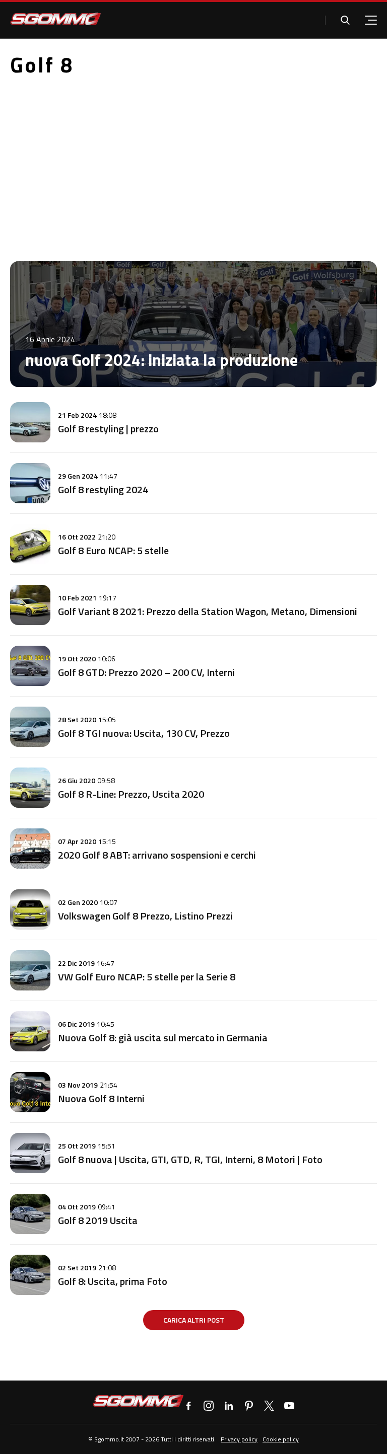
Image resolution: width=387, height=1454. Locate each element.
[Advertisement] (193, 160)
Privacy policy (239, 1439)
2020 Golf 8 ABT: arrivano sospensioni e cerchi (157, 855)
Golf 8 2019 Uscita (98, 1220)
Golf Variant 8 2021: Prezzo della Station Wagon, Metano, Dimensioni (207, 611)
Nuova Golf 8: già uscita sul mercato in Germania (163, 1037)
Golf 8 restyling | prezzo (108, 428)
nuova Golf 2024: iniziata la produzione (161, 360)
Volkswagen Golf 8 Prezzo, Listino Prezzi (145, 916)
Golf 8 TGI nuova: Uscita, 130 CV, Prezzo (144, 733)
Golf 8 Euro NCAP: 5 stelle (113, 550)
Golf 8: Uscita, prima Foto (112, 1281)
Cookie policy (281, 1439)
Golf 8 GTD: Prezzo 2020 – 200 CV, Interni (146, 672)
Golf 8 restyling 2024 (103, 489)
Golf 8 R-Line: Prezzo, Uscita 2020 (131, 794)
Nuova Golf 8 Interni (101, 1098)
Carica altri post (193, 1320)
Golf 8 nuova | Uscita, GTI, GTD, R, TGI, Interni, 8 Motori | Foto (190, 1159)
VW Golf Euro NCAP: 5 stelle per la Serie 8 (146, 976)
